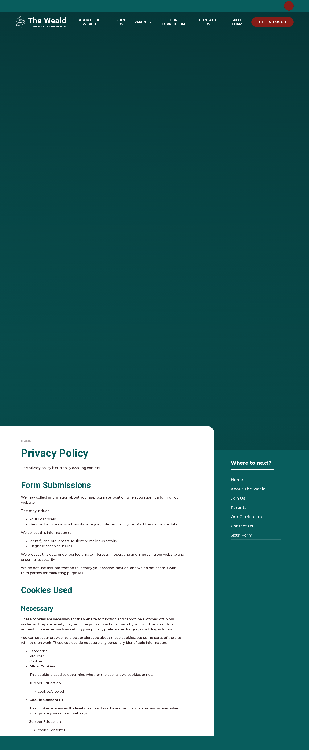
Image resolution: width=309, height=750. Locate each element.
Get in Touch (272, 22)
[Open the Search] (289, 6)
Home (26, 441)
